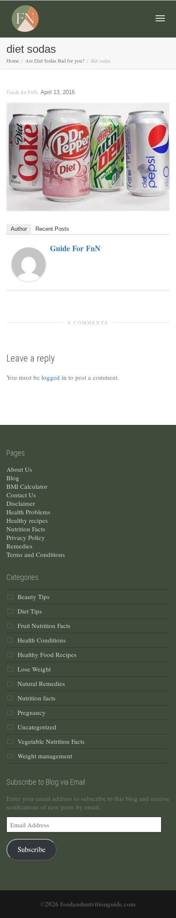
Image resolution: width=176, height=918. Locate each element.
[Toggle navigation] (160, 18)
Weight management (45, 756)
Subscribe (31, 849)
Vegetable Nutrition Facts (51, 741)
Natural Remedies (41, 683)
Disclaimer (20, 503)
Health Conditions (42, 640)
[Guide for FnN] (29, 263)
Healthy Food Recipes (47, 654)
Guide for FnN (75, 248)
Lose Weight (34, 669)
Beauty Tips (34, 596)
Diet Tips (30, 611)
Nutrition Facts (25, 529)
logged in (54, 377)
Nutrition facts (37, 698)
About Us (19, 469)
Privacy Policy (25, 537)
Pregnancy (32, 712)
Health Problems (28, 512)
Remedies (19, 546)
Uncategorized (37, 727)
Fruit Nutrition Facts (44, 625)
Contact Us (21, 495)
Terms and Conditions (35, 554)
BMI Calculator (26, 486)
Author (19, 229)
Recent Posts (52, 229)
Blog (12, 477)
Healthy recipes (27, 520)
